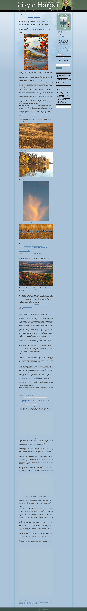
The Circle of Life (60, 82)
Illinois (39, 247)
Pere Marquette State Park (41, 396)
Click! (20, 15)
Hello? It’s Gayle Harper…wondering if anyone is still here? (63, 92)
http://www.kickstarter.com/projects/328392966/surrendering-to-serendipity (35, 304)
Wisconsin (27, 603)
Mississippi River (43, 247)
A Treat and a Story (25, 251)
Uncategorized (30, 395)
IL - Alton (25, 395)
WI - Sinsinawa (48, 600)
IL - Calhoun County (27, 246)
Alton (25, 396)
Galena (38, 602)
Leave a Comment (37, 253)
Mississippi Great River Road (37, 246)
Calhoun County (27, 247)
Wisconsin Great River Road (35, 603)
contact (65, 50)
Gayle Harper (38, 3)
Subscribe (59, 68)
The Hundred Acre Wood (62, 81)
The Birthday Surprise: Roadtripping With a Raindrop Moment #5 (35, 400)
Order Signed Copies (62, 38)
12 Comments (34, 404)
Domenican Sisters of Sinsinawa (30, 602)
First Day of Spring (61, 83)
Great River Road (34, 247)
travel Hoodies (60, 88)
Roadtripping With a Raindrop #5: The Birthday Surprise (34, 600)
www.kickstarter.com (27, 307)
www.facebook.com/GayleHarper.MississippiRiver (29, 378)
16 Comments (37, 17)
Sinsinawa (23, 603)
